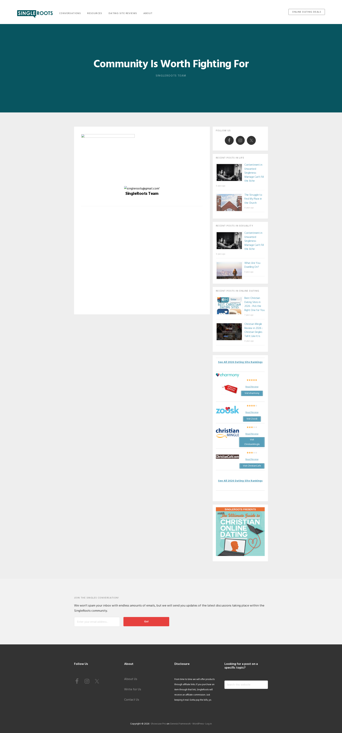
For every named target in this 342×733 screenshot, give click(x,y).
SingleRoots (35, 13)
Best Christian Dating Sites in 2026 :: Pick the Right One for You (254, 304)
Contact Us (131, 699)
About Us (130, 679)
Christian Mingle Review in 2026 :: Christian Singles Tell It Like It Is (253, 330)
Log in (208, 724)
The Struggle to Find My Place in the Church (253, 199)
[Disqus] (142, 262)
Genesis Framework (180, 724)
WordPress (198, 724)
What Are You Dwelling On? (252, 265)
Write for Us (132, 689)
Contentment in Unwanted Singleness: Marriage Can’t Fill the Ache (254, 173)
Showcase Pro (158, 724)
